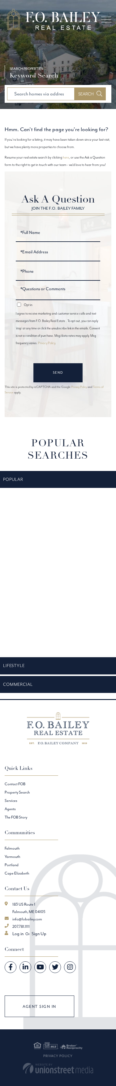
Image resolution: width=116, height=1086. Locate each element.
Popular (13, 479)
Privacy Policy (46, 343)
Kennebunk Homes (18, 543)
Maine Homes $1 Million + (22, 558)
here (66, 157)
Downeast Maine (16, 514)
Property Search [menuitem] (17, 792)
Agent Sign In (39, 1006)
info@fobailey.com (27, 919)
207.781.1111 (21, 926)
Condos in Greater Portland (24, 499)
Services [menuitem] (11, 800)
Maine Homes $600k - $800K (26, 602)
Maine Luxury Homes (19, 616)
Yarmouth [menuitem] (12, 856)
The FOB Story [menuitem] (16, 817)
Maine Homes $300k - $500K (26, 587)
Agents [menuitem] (10, 808)
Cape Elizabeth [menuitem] (17, 873)
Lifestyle (14, 665)
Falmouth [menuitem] (12, 848)
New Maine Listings (18, 631)
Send (58, 373)
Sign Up (39, 933)
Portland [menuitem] (12, 865)
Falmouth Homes (16, 528)
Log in (18, 933)
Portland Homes (16, 646)
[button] (90, 93)
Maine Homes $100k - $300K (25, 572)
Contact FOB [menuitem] (15, 784)
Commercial (18, 684)
